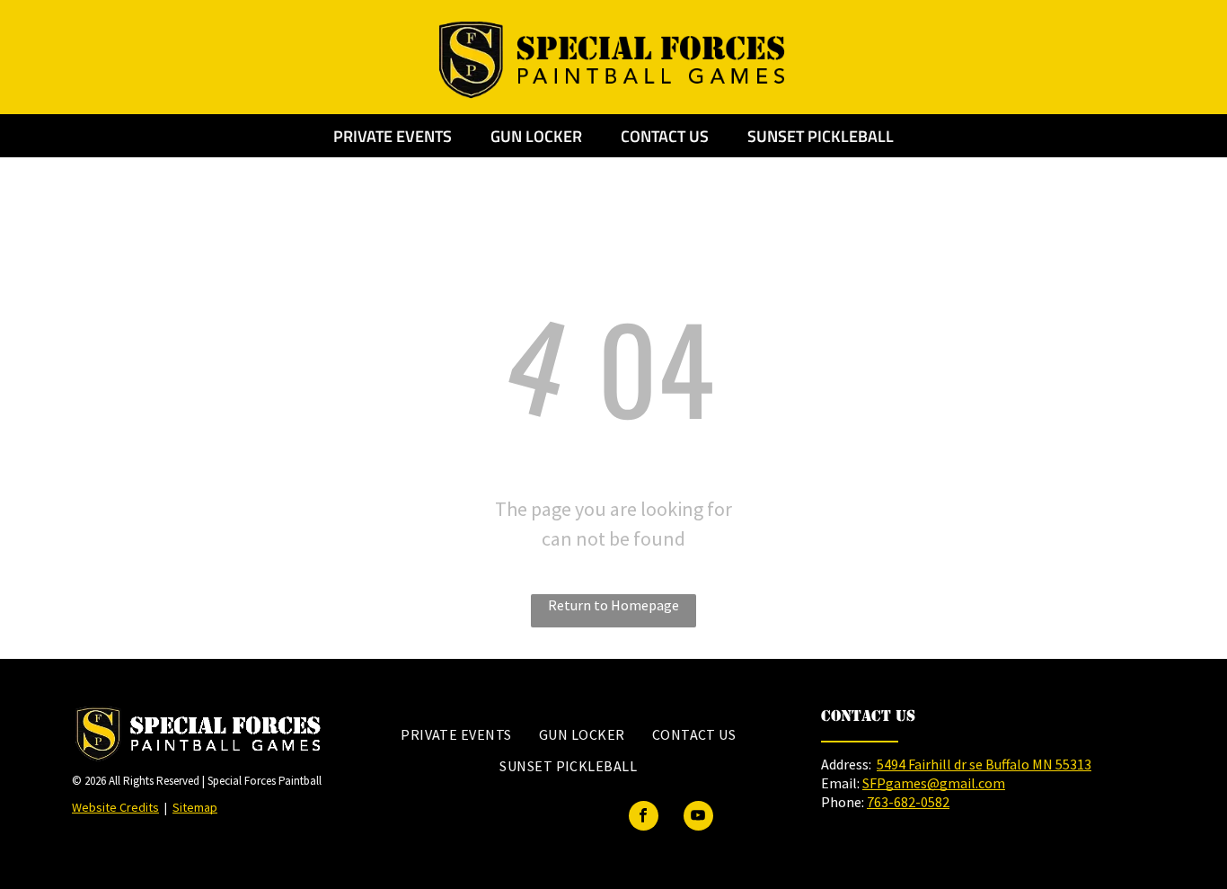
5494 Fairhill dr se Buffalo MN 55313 (984, 764)
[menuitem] (456, 734)
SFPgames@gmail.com (933, 783)
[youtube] (698, 818)
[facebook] (643, 818)
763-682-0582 (908, 802)
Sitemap (194, 807)
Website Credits (115, 807)
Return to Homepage (613, 605)
